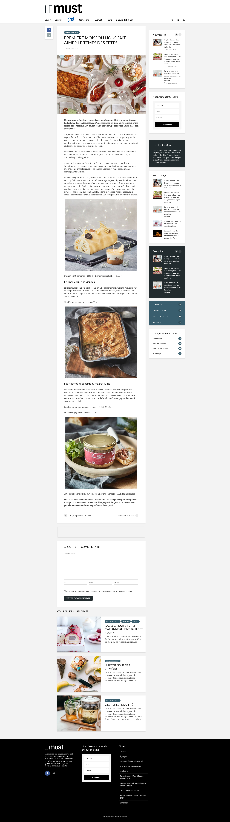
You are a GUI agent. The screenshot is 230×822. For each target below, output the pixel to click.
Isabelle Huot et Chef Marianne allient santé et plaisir (124, 629)
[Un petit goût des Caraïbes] (79, 674)
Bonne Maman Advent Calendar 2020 (133, 796)
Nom (66, 582)
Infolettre (124, 771)
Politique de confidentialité (131, 761)
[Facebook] (47, 773)
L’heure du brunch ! (125, 20)
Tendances (125, 621)
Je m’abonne (85, 20)
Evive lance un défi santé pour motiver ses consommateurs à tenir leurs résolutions (172, 76)
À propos (123, 756)
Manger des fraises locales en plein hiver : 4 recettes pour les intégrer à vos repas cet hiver (172, 59)
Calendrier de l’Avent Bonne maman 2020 (132, 777)
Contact (123, 751)
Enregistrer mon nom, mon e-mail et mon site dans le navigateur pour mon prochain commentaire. (101, 591)
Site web (116, 582)
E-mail (92, 582)
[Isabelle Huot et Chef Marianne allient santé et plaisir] (79, 634)
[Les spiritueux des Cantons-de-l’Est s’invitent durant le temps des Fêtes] (157, 233)
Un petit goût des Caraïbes (117, 667)
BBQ (110, 20)
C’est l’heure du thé (119, 704)
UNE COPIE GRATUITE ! (129, 790)
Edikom (124, 817)
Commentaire (69, 553)
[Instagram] (53, 773)
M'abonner (167, 125)
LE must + (99, 20)
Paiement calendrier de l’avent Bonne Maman (133, 784)
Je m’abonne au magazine (130, 766)
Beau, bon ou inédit (71, 32)
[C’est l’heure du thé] (79, 713)
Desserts (135, 621)
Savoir (48, 20)
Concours (124, 803)
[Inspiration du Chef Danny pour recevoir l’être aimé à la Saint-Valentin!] (157, 42)
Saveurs (58, 20)
